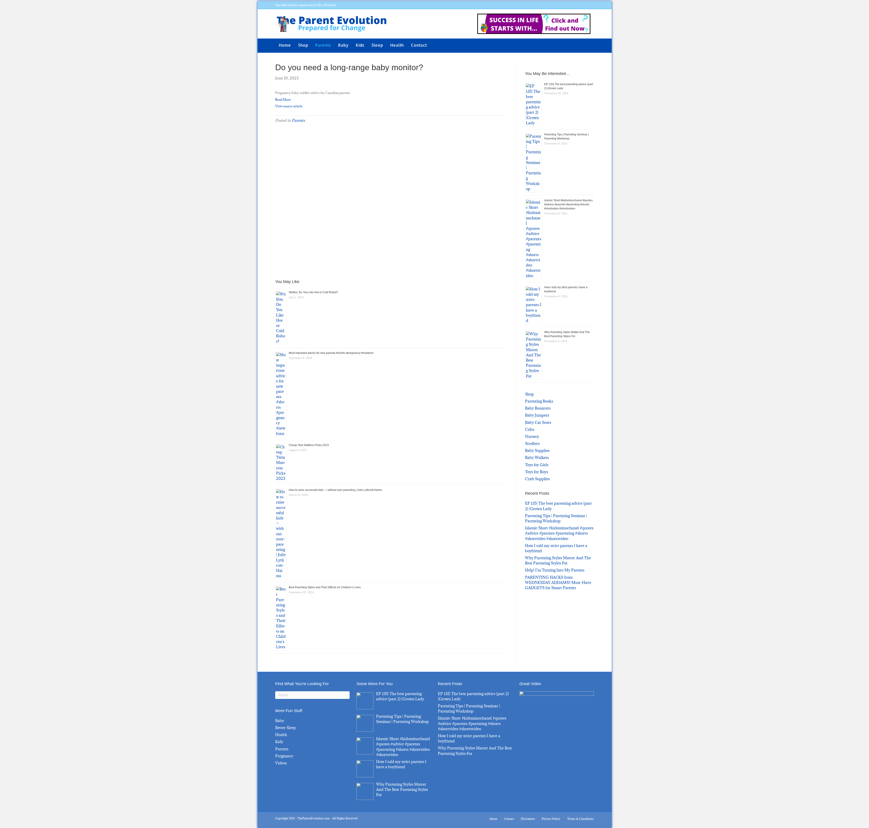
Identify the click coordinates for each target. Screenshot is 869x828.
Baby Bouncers (538, 408)
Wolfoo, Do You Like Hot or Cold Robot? (313, 292)
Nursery (532, 436)
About (493, 819)
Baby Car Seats (538, 422)
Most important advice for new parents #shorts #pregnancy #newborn (331, 353)
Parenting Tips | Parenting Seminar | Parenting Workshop (556, 518)
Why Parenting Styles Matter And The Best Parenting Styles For (558, 560)
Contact (419, 45)
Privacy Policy (551, 819)
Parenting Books (539, 401)
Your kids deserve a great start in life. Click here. (306, 5)
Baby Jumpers (537, 415)
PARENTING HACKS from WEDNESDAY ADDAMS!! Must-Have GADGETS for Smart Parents (558, 582)
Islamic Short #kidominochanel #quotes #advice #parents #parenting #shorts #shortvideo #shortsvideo (568, 204)
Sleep (377, 45)
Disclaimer (528, 819)
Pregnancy (284, 756)
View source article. (289, 106)
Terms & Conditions (580, 819)
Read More (283, 100)
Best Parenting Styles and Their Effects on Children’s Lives (325, 587)
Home (285, 45)
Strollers (532, 443)
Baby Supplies (537, 450)
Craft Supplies (537, 478)
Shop (303, 45)
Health (397, 45)
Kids (360, 45)
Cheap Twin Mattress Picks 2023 (309, 445)
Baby (343, 45)
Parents (323, 45)
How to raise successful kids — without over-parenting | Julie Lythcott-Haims (335, 490)
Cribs (529, 429)
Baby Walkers (537, 457)
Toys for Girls (536, 464)
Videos (281, 763)
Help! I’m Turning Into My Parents (554, 570)
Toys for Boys (536, 471)
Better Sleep (285, 727)
